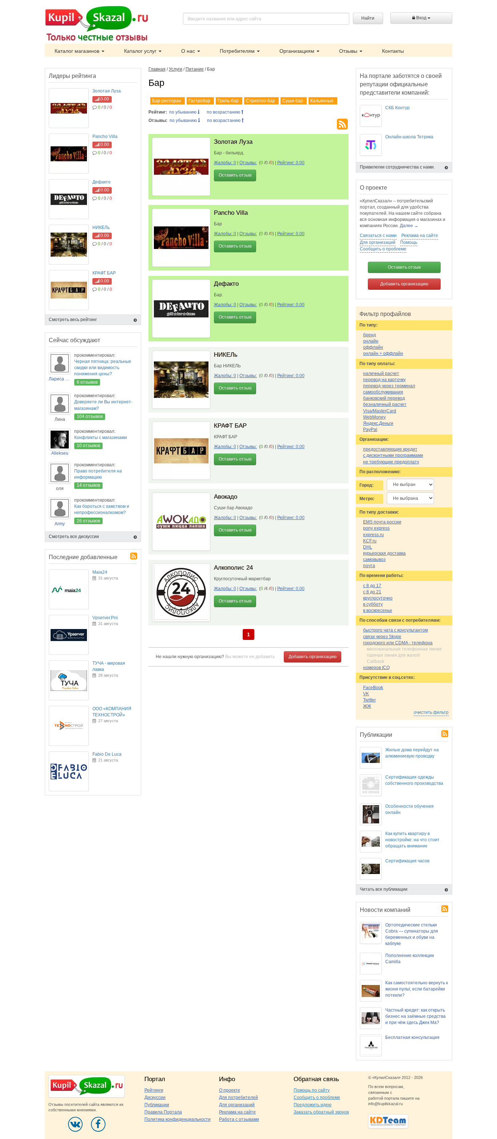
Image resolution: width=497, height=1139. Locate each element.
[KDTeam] (388, 1121)
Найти (367, 18)
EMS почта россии (382, 522)
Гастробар (199, 100)
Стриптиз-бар (260, 100)
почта (369, 565)
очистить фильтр (431, 712)
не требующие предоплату (391, 461)
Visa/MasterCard (379, 411)
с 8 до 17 (372, 585)
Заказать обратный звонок (321, 1112)
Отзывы (349, 51)
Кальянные (322, 100)
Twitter (369, 700)
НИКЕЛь (226, 354)
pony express (376, 528)
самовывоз (374, 559)
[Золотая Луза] (181, 167)
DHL (367, 547)
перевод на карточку (384, 379)
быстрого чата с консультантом (395, 630)
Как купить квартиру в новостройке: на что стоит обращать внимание (412, 840)
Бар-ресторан (166, 100)
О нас (188, 51)
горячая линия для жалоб (393, 655)
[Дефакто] (181, 309)
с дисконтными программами (393, 455)
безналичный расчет (384, 404)
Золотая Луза (233, 141)
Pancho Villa (231, 212)
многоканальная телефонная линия (404, 649)
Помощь (408, 242)
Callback (375, 661)
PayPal (370, 429)
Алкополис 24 (233, 567)
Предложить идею (312, 1104)
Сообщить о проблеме (383, 249)
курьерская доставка (384, 553)
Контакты (393, 51)
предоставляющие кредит (390, 449)
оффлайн (373, 347)
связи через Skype (382, 636)
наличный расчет (381, 373)
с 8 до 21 (372, 591)
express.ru (373, 534)
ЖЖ (367, 706)
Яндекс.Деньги (378, 423)
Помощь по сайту (312, 1090)
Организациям (297, 51)
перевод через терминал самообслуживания (389, 389)
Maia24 (99, 572)
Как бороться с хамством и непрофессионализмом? (101, 509)
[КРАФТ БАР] (181, 451)
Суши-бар (292, 100)
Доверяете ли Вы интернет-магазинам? (103, 405)
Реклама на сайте (419, 235)
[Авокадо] (181, 522)
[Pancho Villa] (181, 238)
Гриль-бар (228, 100)
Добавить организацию (313, 656)
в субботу (373, 604)
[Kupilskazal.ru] (96, 24)
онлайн (370, 341)
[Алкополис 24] (181, 592)
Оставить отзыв (235, 175)
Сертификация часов (407, 860)
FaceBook (373, 687)
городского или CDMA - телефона (398, 642)
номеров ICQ (376, 667)
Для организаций (377, 242)
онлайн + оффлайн (383, 353)
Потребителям (238, 51)
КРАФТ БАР (230, 425)
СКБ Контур (397, 107)
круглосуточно (378, 598)
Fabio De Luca (107, 754)
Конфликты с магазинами (100, 437)
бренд (369, 334)
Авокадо (225, 496)
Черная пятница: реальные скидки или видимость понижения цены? (102, 367)
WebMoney (374, 417)
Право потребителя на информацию (98, 474)
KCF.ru (370, 540)
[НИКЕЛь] (181, 380)
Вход (421, 17)
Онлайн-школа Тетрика (409, 136)
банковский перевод (384, 398)
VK (366, 693)
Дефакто (226, 283)
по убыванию (183, 112)
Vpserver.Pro (105, 617)
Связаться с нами (378, 235)
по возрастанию (224, 112)
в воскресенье (377, 610)
